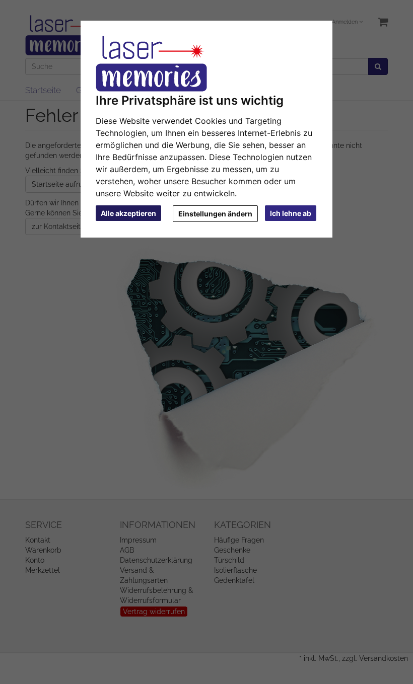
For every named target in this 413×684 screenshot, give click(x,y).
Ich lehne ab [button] (290, 213)
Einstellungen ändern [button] (215, 213)
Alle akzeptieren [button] (128, 213)
